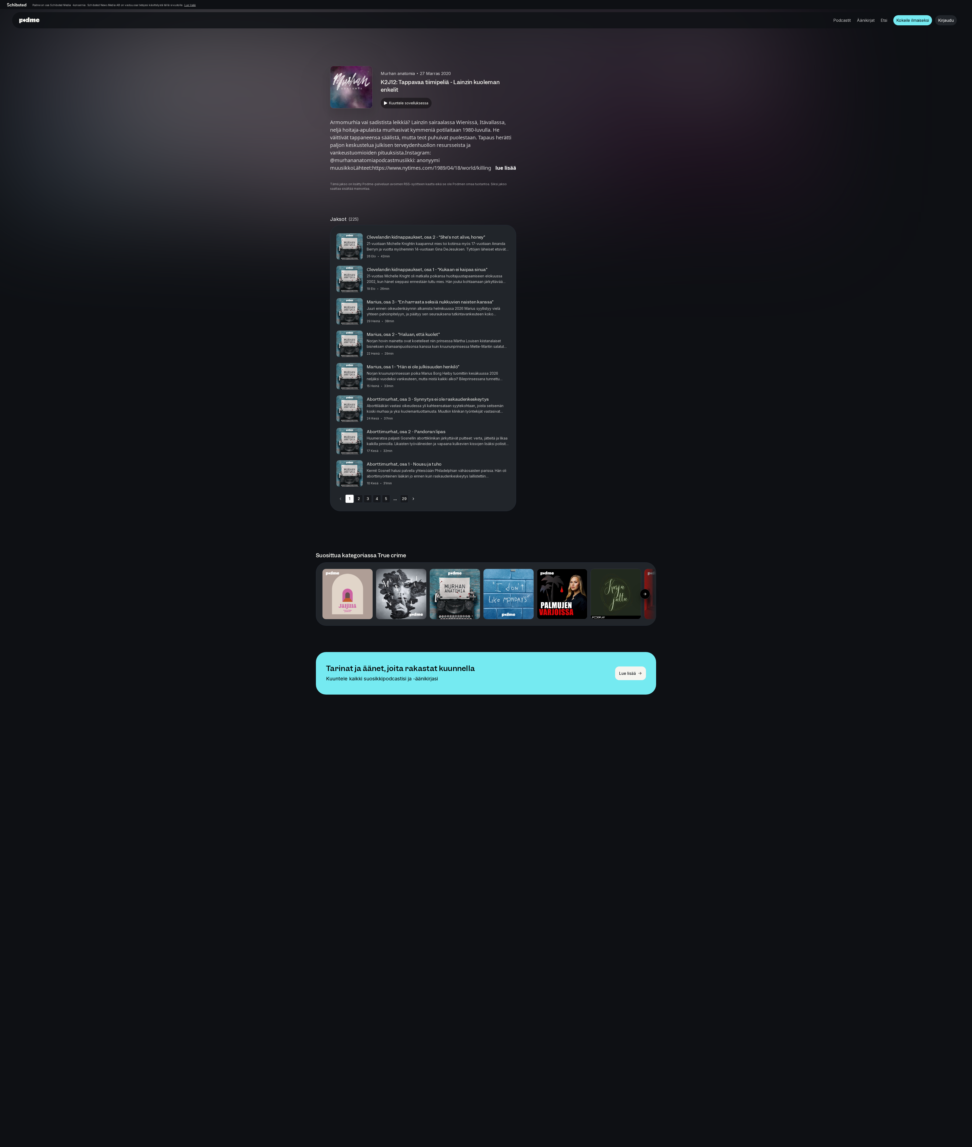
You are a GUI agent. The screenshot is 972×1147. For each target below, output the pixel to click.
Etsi (884, 20)
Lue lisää (190, 5)
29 (404, 498)
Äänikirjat (866, 20)
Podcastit (842, 20)
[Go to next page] (413, 499)
